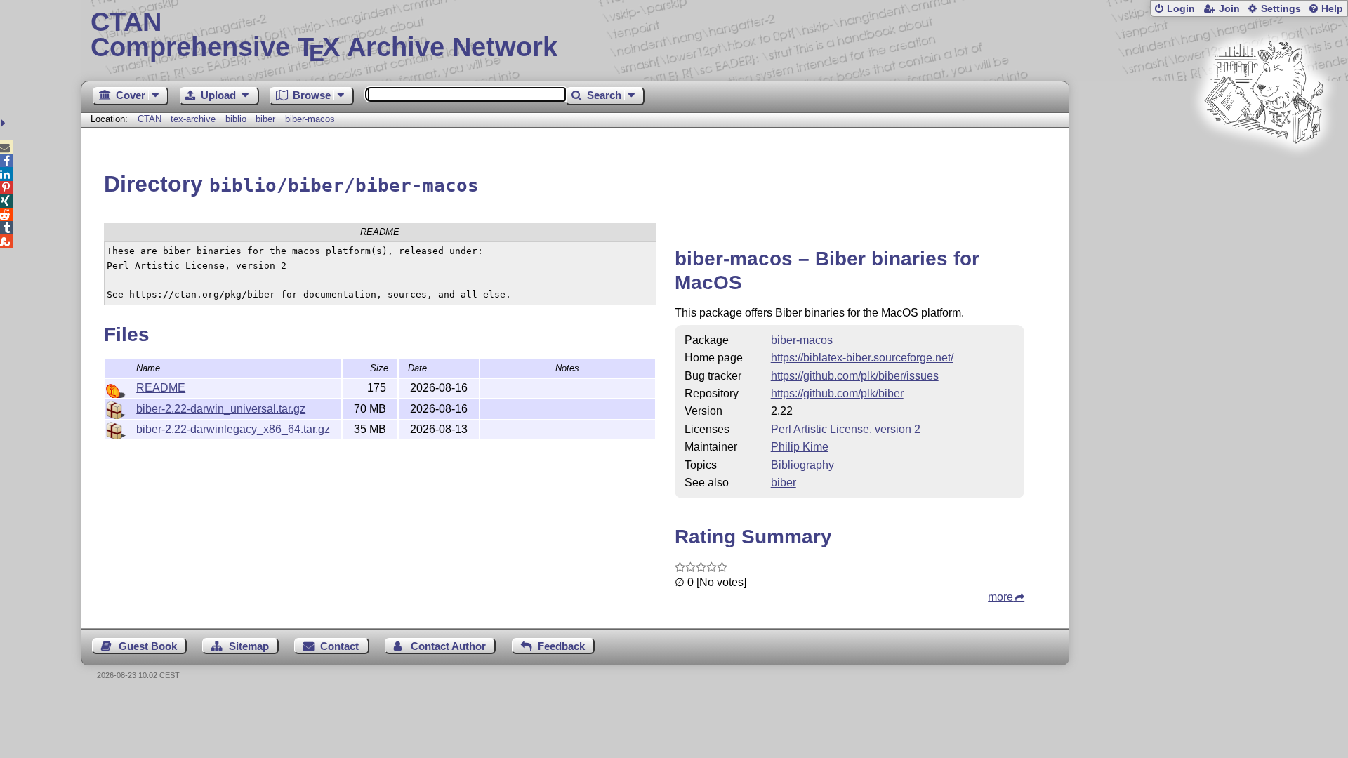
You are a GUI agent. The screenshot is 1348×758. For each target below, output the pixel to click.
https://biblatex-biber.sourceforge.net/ (862, 358)
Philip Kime (799, 447)
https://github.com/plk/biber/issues (855, 376)
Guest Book (148, 646)
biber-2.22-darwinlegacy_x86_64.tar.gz (233, 429)
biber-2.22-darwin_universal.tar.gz (220, 409)
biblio (235, 119)
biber (265, 119)
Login (1181, 9)
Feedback (561, 646)
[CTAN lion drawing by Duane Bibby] (1263, 170)
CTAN (149, 119)
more (1000, 597)
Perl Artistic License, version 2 (845, 429)
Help (1332, 9)
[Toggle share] (4, 123)
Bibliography (802, 465)
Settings (1281, 9)
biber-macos (310, 119)
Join (1229, 9)
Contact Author (448, 646)
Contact (339, 646)
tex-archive (193, 119)
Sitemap (249, 646)
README (160, 388)
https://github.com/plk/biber (837, 393)
